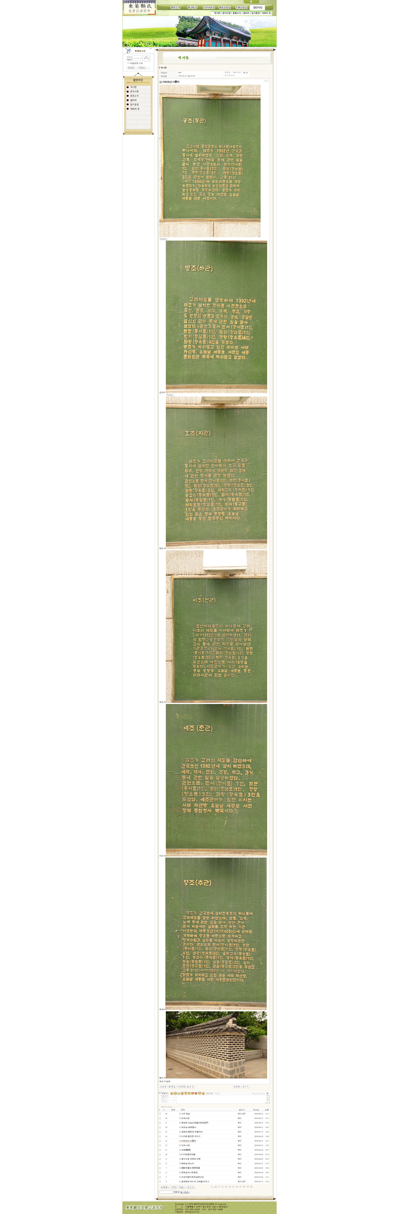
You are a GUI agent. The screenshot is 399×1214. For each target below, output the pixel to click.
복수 (180, 72)
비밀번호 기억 (136, 63)
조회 (267, 1110)
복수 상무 (241, 1113)
